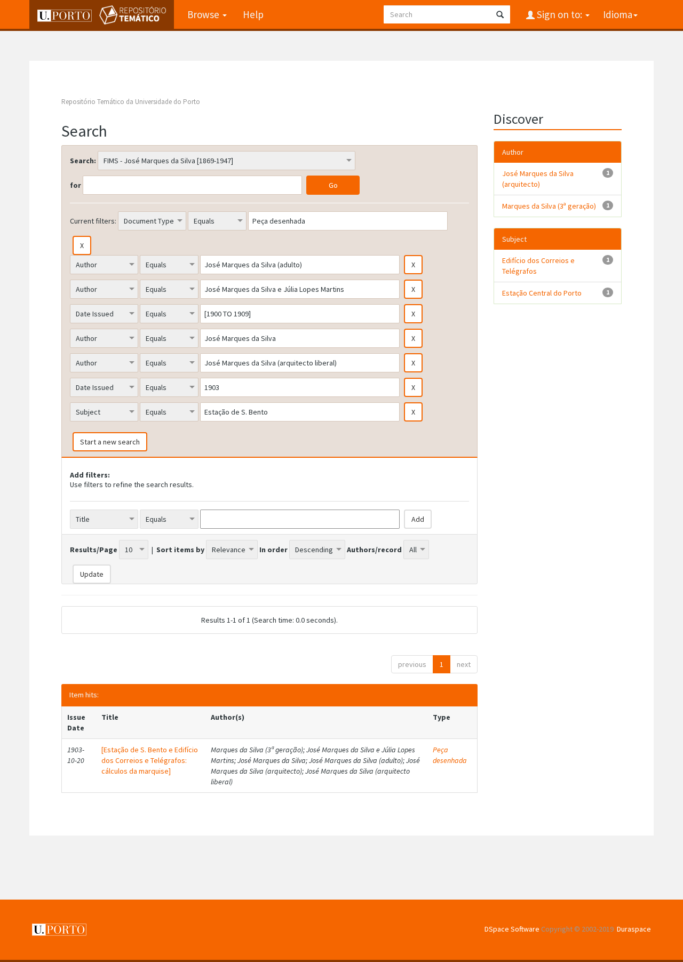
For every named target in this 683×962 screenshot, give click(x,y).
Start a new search (110, 442)
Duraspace (634, 929)
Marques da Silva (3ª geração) (549, 206)
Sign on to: (559, 14)
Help (253, 14)
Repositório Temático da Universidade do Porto (130, 101)
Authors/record (374, 549)
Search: (83, 160)
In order (273, 549)
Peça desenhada (450, 755)
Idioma (617, 14)
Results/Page (93, 549)
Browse (204, 14)
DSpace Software (512, 929)
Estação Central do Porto (542, 293)
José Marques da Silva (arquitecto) (538, 179)
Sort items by (180, 549)
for (75, 185)
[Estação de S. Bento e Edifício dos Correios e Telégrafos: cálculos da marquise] (149, 760)
